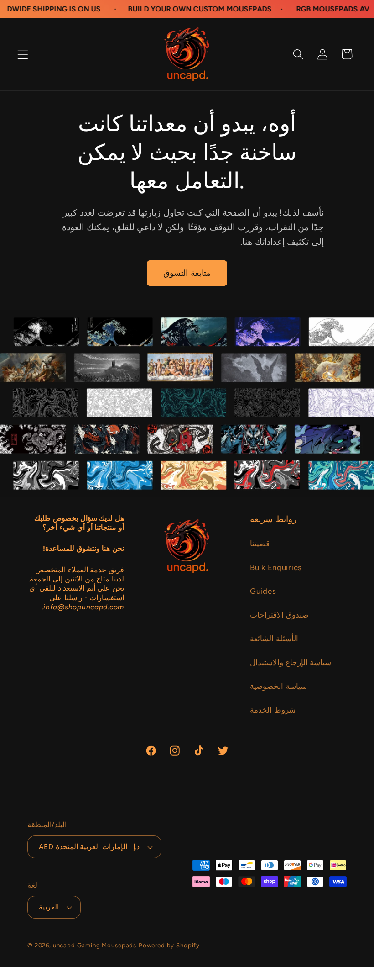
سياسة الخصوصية (278, 686)
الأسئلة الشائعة (274, 638)
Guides (263, 591)
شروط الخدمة (273, 709)
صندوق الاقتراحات (279, 614)
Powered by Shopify (169, 945)
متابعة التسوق (186, 273)
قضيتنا (260, 543)
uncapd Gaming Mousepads (94, 945)
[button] (23, 54)
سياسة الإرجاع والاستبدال (290, 662)
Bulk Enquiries (276, 567)
